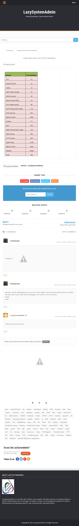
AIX (23, 409)
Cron (22, 412)
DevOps (37, 412)
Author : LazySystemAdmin (32, 165)
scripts (29, 429)
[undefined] (12, 210)
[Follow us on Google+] (24, 459)
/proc (6, 409)
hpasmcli (65, 416)
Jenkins (37, 419)
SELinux (35, 429)
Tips (6, 435)
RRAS (6, 429)
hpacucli (57, 416)
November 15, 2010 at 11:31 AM (63, 285)
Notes (44, 422)
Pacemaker (63, 422)
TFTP (68, 432)
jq (42, 419)
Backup (45, 409)
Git (6, 416)
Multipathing (21, 422)
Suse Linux (30, 432)
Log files (7, 422)
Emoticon (46, 341)
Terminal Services (58, 432)
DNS (53, 412)
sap (23, 429)
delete (74, 242)
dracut (59, 412)
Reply (5, 275)
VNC (6, 438)
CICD (63, 409)
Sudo (23, 432)
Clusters (7, 412)
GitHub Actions (13, 416)
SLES (46, 429)
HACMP (22, 416)
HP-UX (51, 416)
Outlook (55, 422)
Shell (41, 429)
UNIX (46, 435)
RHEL (66, 425)
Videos (53, 435)
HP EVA (44, 416)
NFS (34, 422)
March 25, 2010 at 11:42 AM (64, 242)
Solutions (60, 429)
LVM (13, 422)
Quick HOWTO (53, 425)
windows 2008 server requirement (28, 438)
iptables (30, 419)
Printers (44, 425)
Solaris (53, 429)
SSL (11, 432)
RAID (61, 425)
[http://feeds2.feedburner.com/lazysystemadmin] (28, 459)
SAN (18, 429)
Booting (57, 409)
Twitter (46, 181)
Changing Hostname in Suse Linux (12, 224)
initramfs (8, 419)
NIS (39, 422)
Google (25, 181)
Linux (65, 419)
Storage (16, 432)
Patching (22, 425)
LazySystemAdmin (17, 315)
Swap (38, 432)
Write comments (69, 232)
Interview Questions (19, 419)
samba (13, 429)
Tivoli (11, 435)
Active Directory (15, 409)
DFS (43, 412)
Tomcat (17, 435)
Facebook (35, 181)
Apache (29, 409)
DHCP (48, 412)
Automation (37, 409)
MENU (74, 2)
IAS (71, 416)
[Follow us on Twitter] (21, 459)
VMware (68, 435)
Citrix (69, 409)
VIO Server (60, 435)
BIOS (51, 409)
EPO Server (67, 412)
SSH (6, 432)
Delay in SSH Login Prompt (67, 225)
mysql (29, 422)
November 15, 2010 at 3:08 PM (63, 316)
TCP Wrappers (46, 432)
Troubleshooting (33, 435)
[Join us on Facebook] (17, 459)
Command (15, 412)
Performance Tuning (33, 425)
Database (29, 412)
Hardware (30, 416)
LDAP (59, 419)
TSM (41, 435)
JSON (46, 419)
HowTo (38, 416)
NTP (49, 422)
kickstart (53, 419)
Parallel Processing (11, 425)
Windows (13, 438)
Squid (67, 429)
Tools (24, 435)
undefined (7, 214)
